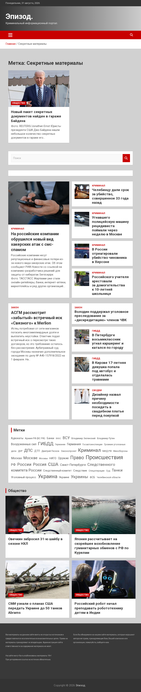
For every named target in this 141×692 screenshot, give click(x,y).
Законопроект (68, 451)
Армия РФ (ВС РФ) (35, 438)
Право (77, 457)
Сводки (97, 390)
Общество (18, 103)
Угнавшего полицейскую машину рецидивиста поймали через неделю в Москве (110, 225)
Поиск (126, 158)
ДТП (37, 450)
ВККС (58, 438)
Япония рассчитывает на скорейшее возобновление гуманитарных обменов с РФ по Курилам (102, 546)
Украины (79, 476)
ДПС (28, 450)
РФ (13, 465)
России (24, 464)
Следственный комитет (57, 470)
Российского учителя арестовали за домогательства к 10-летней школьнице (110, 285)
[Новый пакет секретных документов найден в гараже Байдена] (38, 88)
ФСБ (92, 477)
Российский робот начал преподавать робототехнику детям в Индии (99, 608)
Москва (16, 458)
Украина (47, 476)
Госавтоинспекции (92, 444)
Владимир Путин (106, 438)
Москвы (43, 458)
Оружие (63, 458)
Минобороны (120, 451)
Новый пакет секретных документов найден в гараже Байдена (36, 116)
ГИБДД (96, 331)
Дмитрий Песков (50, 451)
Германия (74, 444)
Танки (117, 470)
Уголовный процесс (23, 477)
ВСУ (66, 438)
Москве (30, 458)
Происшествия (104, 457)
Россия (39, 464)
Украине (64, 477)
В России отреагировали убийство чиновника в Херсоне (109, 255)
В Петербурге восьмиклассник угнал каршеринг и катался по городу (108, 341)
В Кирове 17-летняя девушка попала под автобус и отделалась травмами (109, 371)
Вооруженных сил (23, 444)
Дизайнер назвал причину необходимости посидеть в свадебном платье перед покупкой (108, 405)
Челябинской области (108, 477)
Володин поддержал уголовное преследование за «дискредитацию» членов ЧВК (102, 316)
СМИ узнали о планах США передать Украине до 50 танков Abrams (35, 608)
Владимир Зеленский (83, 438)
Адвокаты (17, 438)
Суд (108, 470)
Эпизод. (19, 16)
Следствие (80, 470)
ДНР (20, 451)
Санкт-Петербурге (73, 465)
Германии (60, 444)
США (53, 464)
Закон (15, 307)
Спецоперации (96, 470)
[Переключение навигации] (10, 35)
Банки (50, 438)
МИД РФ (107, 451)
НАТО (52, 458)
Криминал (17, 228)
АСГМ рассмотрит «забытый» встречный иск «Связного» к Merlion (36, 317)
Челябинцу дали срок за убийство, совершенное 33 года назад (110, 196)
